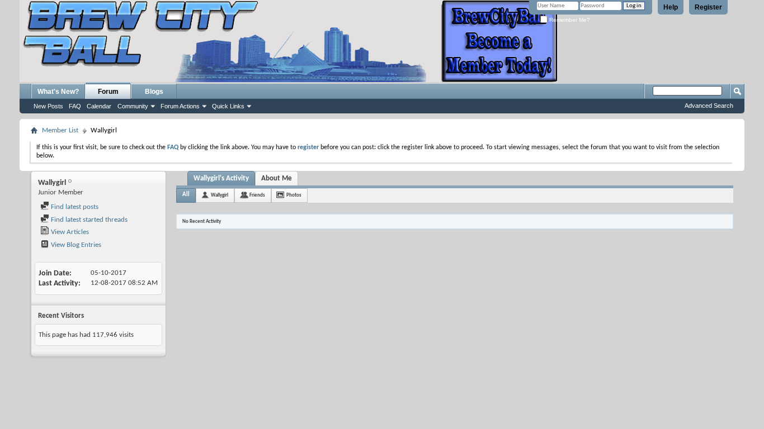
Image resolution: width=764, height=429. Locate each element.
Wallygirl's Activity (221, 178)
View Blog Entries (75, 245)
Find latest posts (73, 207)
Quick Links (228, 106)
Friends (257, 195)
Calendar (99, 106)
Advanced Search (709, 105)
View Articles (69, 232)
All (186, 195)
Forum (108, 92)
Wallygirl (219, 195)
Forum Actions (180, 106)
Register (708, 7)
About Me (276, 178)
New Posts (48, 106)
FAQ (75, 106)
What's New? (58, 92)
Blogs (154, 92)
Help (670, 7)
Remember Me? (569, 20)
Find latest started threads (88, 219)
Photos (293, 195)
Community (132, 106)
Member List (60, 130)
